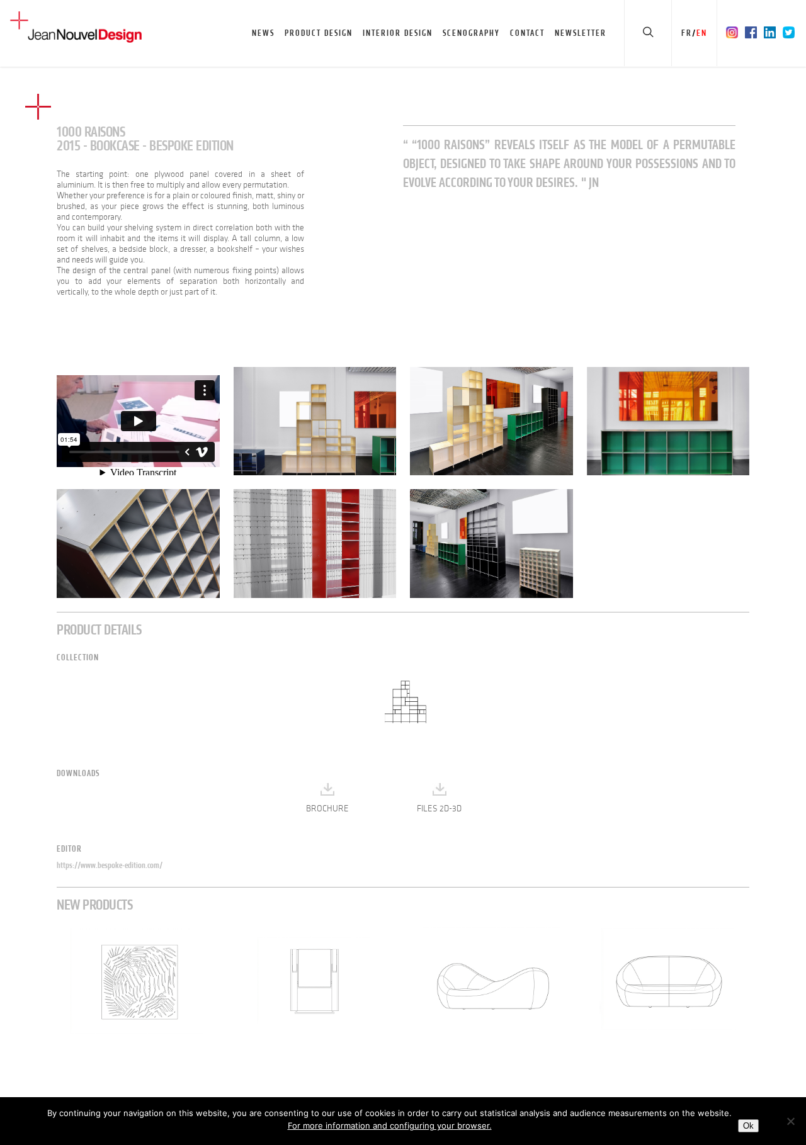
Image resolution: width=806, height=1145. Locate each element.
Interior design (398, 33)
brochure (327, 808)
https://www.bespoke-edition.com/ (109, 865)
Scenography (471, 33)
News (263, 33)
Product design (319, 33)
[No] (790, 1121)
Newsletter (580, 33)
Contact (527, 33)
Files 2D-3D (439, 808)
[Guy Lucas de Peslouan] (315, 421)
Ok (748, 1126)
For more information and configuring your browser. (390, 1125)
